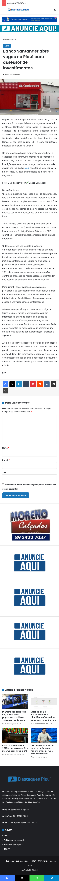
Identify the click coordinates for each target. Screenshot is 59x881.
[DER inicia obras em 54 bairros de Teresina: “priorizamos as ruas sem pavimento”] (44, 735)
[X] (12, 384)
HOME (7, 836)
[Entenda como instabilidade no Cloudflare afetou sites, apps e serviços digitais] (44, 701)
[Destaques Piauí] (18, 10)
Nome (5, 448)
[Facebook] (5, 384)
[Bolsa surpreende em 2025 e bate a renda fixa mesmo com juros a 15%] (15, 735)
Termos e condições (13, 844)
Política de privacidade (14, 840)
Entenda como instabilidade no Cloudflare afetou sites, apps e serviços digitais (43, 715)
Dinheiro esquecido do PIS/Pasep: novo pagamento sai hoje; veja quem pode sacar (14, 715)
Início (7, 39)
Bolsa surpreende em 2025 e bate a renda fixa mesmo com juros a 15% (15, 748)
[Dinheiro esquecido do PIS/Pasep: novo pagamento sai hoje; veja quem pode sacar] (15, 701)
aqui (26, 168)
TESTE (7, 849)
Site (4, 472)
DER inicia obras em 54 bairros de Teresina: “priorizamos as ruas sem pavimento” (42, 749)
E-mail (6, 460)
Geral (13, 39)
